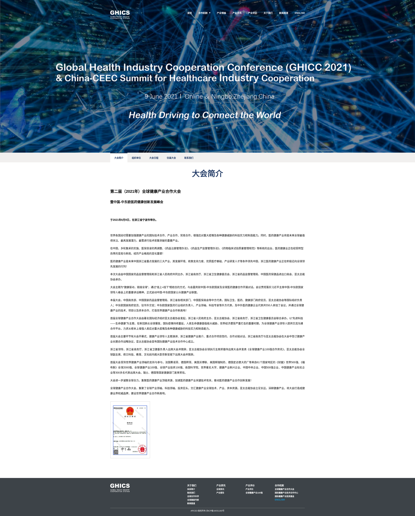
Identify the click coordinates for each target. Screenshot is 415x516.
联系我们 (188, 158)
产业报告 (220, 493)
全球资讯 (220, 489)
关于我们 (268, 13)
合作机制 (203, 13)
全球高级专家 (193, 500)
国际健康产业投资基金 (284, 496)
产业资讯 (237, 13)
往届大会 (171, 158)
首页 (189, 13)
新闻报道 (283, 13)
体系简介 (191, 489)
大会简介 (118, 158)
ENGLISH (300, 13)
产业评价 (252, 13)
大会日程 (153, 158)
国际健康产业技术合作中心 (286, 493)
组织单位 (136, 158)
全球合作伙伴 (193, 496)
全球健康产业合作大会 (284, 489)
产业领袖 (221, 13)
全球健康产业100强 (254, 493)
